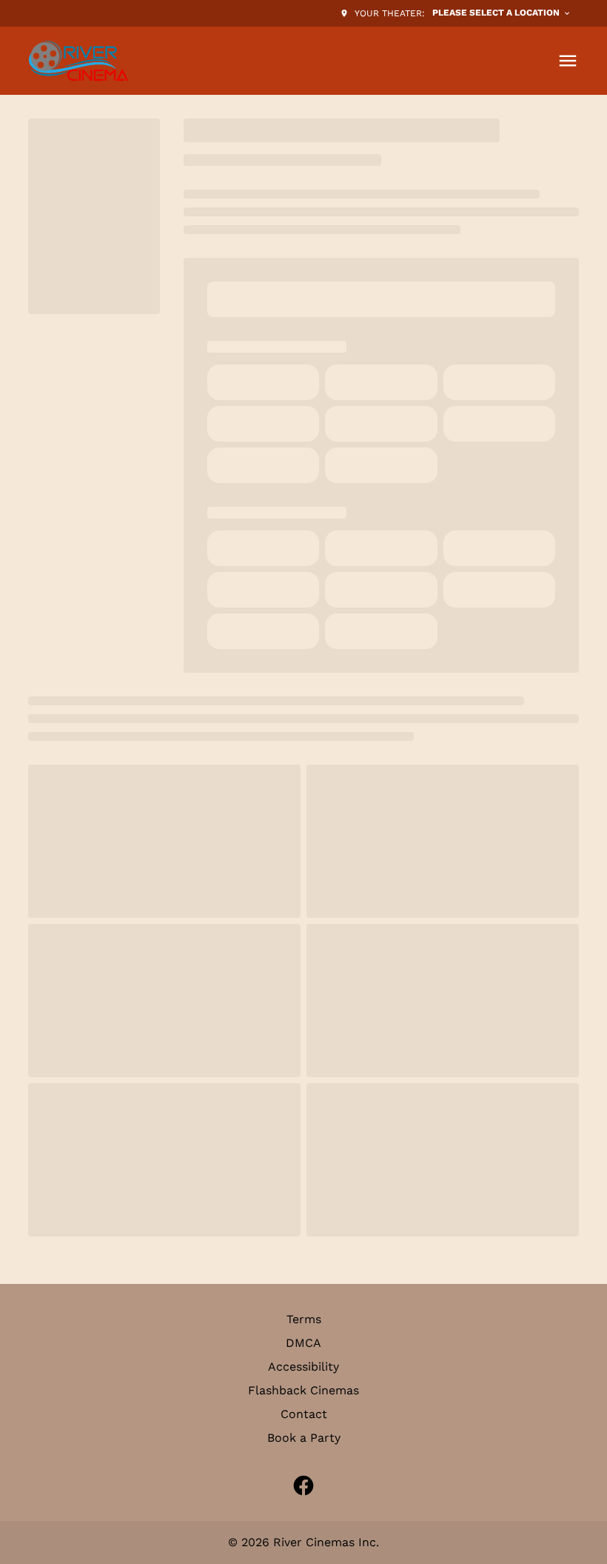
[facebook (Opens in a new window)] (303, 1485)
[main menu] (568, 61)
